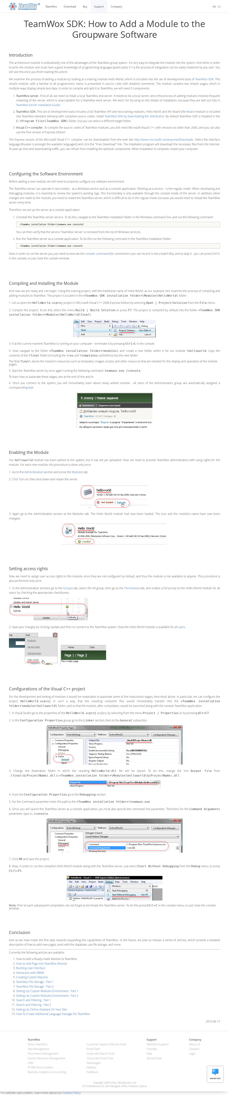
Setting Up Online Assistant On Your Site (41, 1009)
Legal (192, 1053)
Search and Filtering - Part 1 (33, 1000)
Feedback (92, 1072)
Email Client (93, 1049)
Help (149, 1053)
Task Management (38, 1049)
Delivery (91, 1067)
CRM (30, 1063)
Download (70, 6)
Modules (77, 472)
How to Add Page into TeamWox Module (41, 964)
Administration (34, 472)
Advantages (94, 1063)
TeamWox (51, 6)
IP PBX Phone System (40, 1067)
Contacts (194, 1049)
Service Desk (154, 1058)
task (30, 387)
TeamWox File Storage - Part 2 (34, 986)
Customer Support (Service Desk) (106, 1044)
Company (116, 6)
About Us (194, 1044)
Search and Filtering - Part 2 (33, 1005)
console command (97, 254)
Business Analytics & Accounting (47, 1072)
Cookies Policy (71, 1093)
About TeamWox (37, 1044)
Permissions (132, 588)
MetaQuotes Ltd (127, 1082)
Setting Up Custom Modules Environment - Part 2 (47, 996)
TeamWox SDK (204, 79)
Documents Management (43, 1053)
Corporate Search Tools (101, 1053)
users (181, 627)
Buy (85, 6)
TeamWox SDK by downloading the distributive (134, 116)
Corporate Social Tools (100, 1058)
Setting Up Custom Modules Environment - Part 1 (47, 991)
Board (190, 112)
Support (99, 6)
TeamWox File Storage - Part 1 (34, 982)
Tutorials (152, 1049)
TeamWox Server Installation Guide (38, 105)
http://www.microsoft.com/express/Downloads (163, 140)
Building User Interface (30, 968)
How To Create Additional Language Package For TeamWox (53, 1014)
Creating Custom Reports (32, 977)
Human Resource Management (46, 1058)
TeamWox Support (158, 1044)
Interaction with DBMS (30, 973)
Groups (68, 588)
